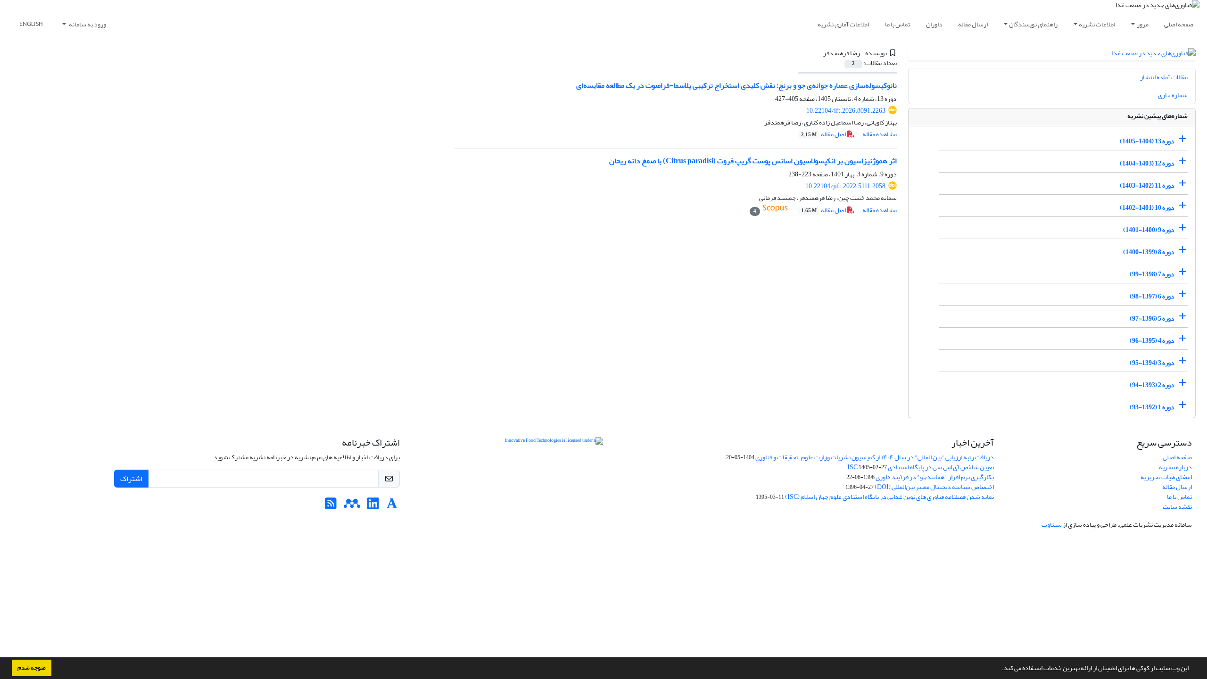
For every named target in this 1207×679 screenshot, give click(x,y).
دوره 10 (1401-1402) (1147, 207)
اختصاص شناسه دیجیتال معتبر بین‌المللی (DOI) (934, 486)
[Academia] (392, 506)
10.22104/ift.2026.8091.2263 (845, 110)
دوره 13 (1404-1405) (1147, 141)
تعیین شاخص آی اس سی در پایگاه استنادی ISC (920, 467)
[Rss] (331, 506)
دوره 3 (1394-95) (1152, 362)
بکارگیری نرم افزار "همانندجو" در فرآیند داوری (935, 477)
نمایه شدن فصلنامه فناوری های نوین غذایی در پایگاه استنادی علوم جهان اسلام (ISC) (889, 496)
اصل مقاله (824, 134)
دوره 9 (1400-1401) (1148, 230)
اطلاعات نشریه (1097, 24)
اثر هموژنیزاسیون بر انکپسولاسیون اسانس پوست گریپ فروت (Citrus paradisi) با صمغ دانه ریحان (753, 161)
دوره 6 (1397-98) (1152, 296)
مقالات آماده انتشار (1164, 77)
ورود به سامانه (87, 24)
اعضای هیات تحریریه (1166, 477)
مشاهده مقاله (879, 134)
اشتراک (131, 479)
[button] (999, 669)
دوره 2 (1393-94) (1152, 385)
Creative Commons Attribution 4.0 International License (616, 464)
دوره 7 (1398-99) (1152, 274)
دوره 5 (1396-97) (1152, 318)
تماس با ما (897, 24)
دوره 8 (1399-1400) (1148, 252)
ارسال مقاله (973, 24)
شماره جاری (1173, 95)
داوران (934, 24)
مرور (1143, 24)
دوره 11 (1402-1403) (1147, 185)
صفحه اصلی (1178, 24)
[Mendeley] (352, 506)
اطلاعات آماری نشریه (843, 24)
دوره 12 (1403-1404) (1147, 163)
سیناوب (1052, 524)
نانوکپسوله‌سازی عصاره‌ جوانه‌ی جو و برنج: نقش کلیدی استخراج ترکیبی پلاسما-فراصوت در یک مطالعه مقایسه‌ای (736, 85)
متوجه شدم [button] (31, 667)
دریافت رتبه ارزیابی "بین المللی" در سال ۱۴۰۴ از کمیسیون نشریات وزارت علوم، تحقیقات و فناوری (874, 457)
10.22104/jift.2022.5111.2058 (845, 186)
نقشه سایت (1177, 506)
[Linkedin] (373, 506)
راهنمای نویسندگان (1033, 24)
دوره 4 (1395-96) (1152, 340)
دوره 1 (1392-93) (1152, 407)
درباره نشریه (1175, 467)
